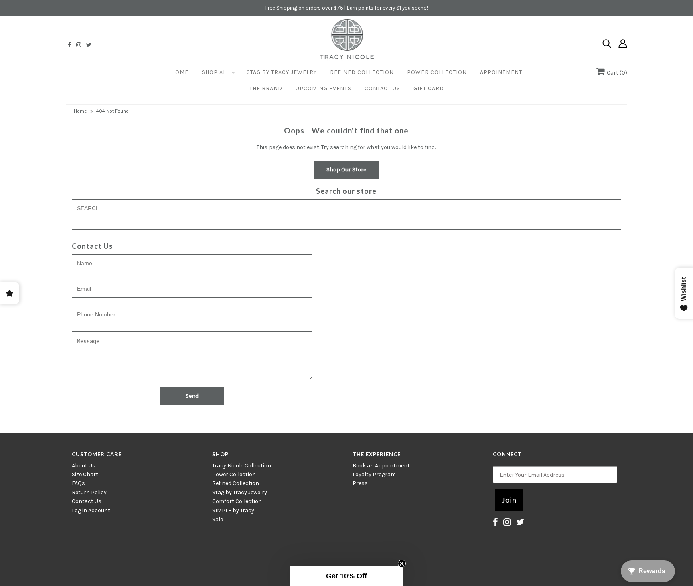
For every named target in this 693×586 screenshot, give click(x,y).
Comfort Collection (237, 501)
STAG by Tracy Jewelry (282, 72)
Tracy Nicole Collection (241, 465)
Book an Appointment (381, 465)
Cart (615, 72)
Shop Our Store (346, 169)
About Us (83, 465)
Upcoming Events (323, 88)
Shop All (215, 72)
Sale (217, 519)
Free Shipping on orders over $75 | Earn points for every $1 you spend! (346, 8)
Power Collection (437, 72)
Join (509, 500)
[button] (346, 576)
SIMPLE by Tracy (233, 510)
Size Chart (85, 474)
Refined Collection (362, 72)
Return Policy (89, 492)
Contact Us (382, 88)
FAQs (78, 483)
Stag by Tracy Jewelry (239, 492)
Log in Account (91, 510)
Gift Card (428, 88)
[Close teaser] (402, 564)
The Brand (265, 88)
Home (179, 72)
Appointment (501, 72)
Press (360, 483)
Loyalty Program (374, 474)
